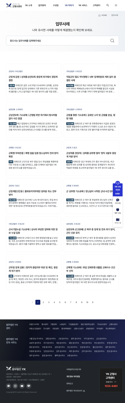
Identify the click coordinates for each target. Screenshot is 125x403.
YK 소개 (28, 5)
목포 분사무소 (87, 343)
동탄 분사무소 (74, 343)
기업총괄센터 (73, 324)
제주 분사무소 (74, 351)
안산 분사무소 (72, 347)
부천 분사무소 (112, 343)
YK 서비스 (82, 5)
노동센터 (63, 324)
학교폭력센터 (110, 328)
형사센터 (45, 324)
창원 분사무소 (99, 351)
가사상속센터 (102, 324)
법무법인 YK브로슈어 (74, 390)
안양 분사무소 (85, 347)
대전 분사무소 (61, 343)
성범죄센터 (90, 328)
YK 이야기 (69, 5)
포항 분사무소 (72, 355)
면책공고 (69, 383)
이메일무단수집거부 (73, 369)
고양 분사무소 (63, 339)
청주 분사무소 (34, 355)
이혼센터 (54, 324)
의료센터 (55, 328)
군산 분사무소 (101, 339)
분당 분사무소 (34, 347)
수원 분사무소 (47, 347)
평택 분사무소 (60, 355)
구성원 (55, 5)
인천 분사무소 (49, 351)
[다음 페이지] (92, 302)
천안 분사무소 (112, 351)
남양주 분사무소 (35, 343)
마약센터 (100, 328)
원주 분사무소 (110, 347)
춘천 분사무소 (47, 355)
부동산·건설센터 (35, 328)
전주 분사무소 (61, 351)
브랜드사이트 (34, 324)
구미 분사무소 (89, 339)
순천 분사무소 (60, 347)
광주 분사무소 (76, 339)
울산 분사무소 (98, 347)
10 (87, 302)
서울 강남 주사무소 (36, 339)
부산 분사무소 (99, 343)
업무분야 (42, 5)
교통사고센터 (78, 328)
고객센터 (96, 5)
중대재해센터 (66, 328)
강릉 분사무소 (51, 339)
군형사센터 (113, 324)
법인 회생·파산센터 (88, 324)
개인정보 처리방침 (73, 376)
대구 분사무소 (49, 343)
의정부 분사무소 (35, 351)
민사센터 (46, 328)
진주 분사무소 (87, 351)
